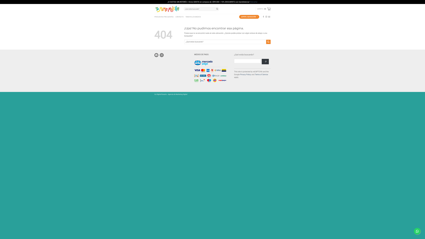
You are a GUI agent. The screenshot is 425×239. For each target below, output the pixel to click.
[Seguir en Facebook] (263, 17)
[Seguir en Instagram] (266, 17)
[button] (264, 9)
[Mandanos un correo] (269, 17)
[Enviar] (217, 9)
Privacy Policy (245, 74)
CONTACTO (180, 17)
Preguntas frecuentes (164, 17)
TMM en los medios (193, 17)
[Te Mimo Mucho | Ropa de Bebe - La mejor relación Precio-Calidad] (167, 8)
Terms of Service (261, 74)
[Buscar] (265, 61)
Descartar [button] (253, 2)
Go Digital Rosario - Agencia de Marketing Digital (170, 94)
